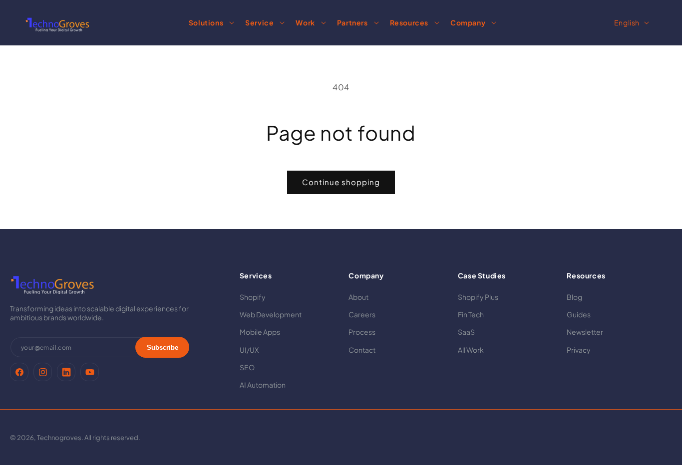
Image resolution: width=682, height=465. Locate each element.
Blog (574, 296)
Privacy (579, 349)
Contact (361, 349)
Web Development (271, 314)
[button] (210, 22)
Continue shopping (341, 182)
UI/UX (249, 349)
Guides (579, 314)
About (358, 296)
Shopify (253, 296)
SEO (247, 367)
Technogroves (59, 438)
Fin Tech (471, 314)
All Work (471, 349)
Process (361, 332)
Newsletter (585, 332)
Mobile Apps (260, 332)
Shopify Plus (478, 296)
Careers (361, 314)
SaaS (466, 332)
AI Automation (263, 384)
